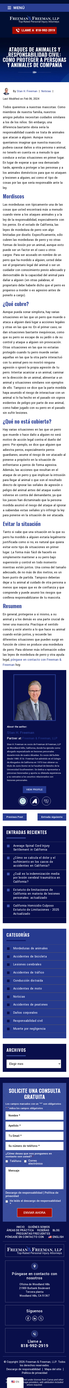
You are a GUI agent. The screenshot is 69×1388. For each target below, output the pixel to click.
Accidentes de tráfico (28, 972)
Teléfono (15, 1161)
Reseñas (43, 1230)
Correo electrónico (35, 1162)
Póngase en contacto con (24, 1237)
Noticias (46, 91)
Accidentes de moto (27, 988)
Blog (56, 1230)
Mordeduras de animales (30, 948)
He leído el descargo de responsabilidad (35, 1202)
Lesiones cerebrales (27, 964)
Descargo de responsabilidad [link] (23, 1369)
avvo (34, 801)
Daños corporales (25, 1013)
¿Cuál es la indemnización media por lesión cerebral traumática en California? (36, 878)
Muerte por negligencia (29, 1029)
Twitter (41, 1318)
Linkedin (34, 1318)
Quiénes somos (39, 1227)
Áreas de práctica (20, 1230)
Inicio (20, 1227)
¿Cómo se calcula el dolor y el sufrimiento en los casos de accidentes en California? (34, 862)
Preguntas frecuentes (33, 1233)
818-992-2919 (45, 30)
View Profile (34, 789)
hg (46, 801)
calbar (22, 801)
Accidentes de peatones (30, 1004)
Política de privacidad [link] (34, 1373)
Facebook (28, 1318)
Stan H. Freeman (27, 91)
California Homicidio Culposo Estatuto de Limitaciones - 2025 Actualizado (36, 909)
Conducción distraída (28, 980)
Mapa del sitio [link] (53, 1369)
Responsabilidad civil (28, 1021)
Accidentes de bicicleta (30, 956)
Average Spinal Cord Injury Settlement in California (31, 848)
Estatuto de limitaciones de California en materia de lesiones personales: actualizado (36, 894)
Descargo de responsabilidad (24, 1192)
